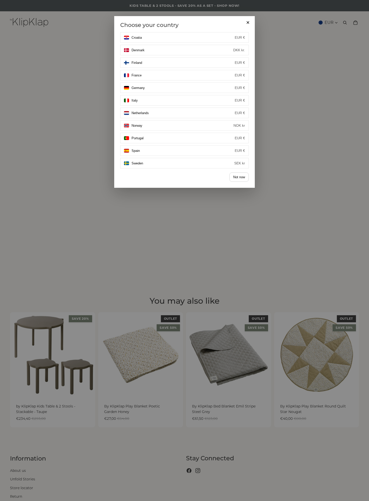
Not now (239, 177)
